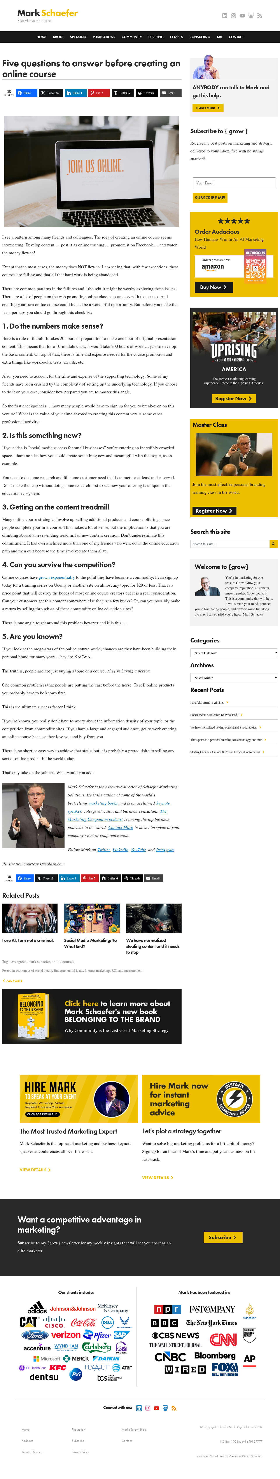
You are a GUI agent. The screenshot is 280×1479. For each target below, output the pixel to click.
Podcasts (27, 1440)
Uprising (155, 37)
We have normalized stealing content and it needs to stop (224, 727)
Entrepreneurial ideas (68, 970)
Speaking (78, 37)
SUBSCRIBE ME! (210, 198)
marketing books (103, 803)
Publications (104, 37)
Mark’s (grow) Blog (134, 1429)
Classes (176, 37)
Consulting (199, 37)
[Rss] (259, 15)
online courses (63, 961)
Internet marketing (97, 970)
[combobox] (230, 544)
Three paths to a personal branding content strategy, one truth (226, 739)
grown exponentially (57, 577)
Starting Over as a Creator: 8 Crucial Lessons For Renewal (225, 752)
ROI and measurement (127, 970)
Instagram (165, 849)
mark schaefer (39, 961)
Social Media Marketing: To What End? (214, 714)
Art (219, 37)
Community (132, 37)
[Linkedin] (225, 15)
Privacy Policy (80, 1452)
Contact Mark (120, 827)
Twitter (104, 849)
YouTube (138, 849)
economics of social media (34, 970)
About (58, 37)
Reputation (78, 1429)
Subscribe (78, 1440)
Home (41, 37)
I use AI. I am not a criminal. (207, 702)
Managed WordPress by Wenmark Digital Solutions (229, 1456)
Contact (236, 37)
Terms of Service (32, 1452)
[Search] (274, 544)
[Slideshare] (251, 15)
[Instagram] (233, 15)
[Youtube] (242, 15)
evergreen (19, 961)
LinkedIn (120, 849)
